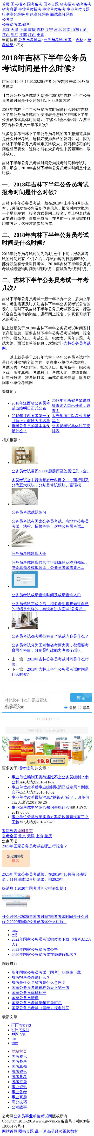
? (14, 935)
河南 (66, 30)
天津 (14, 30)
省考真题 (9, 9)
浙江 (14, 35)
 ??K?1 (20, 1030)
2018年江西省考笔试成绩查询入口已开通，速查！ (71, 405)
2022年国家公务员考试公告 (35, 949)
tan (14, 1039)
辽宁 (49, 30)
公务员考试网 (29, 40)
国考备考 (34, 4)
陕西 (6, 35)
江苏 (23, 35)
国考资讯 (19, 1056)
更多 (40, 35)
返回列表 (9, 831)
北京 (6, 30)
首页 (6, 4)
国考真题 (51, 4)
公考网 (7, 19)
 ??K (19, 1034)
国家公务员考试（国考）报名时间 (40, 1008)
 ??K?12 (21, 1025)
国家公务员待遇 (25, 998)
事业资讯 (19, 1087)
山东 (75, 30)
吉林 (40, 30)
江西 (32, 35)
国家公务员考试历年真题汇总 (37, 1003)
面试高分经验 (61, 14)
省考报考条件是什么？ (31, 977)
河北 (58, 30)
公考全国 (9, 836)
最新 (72, 708)
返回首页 (25, 831)
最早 (86, 708)
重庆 (32, 30)
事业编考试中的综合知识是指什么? (41, 807)
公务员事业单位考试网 (32, 1116)
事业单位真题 (78, 9)
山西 (84, 30)
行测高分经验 (13, 14)
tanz (15, 930)
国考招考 (18, 4)
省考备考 (84, 4)
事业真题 (19, 1097)
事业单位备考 (54, 9)
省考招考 (67, 4)
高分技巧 (19, 1102)
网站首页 (19, 1051)
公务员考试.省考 (16, 24)
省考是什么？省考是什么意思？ (39, 982)
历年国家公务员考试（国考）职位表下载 (46, 972)
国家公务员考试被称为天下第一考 (40, 988)
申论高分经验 (37, 14)
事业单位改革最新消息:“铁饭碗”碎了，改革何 (50, 797)
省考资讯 (19, 1072)
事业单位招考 (29, 9)
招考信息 (26, 768)
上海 (23, 30)
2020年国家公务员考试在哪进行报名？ (44, 954)
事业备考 (19, 1092)
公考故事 (19, 1107)
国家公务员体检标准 (29, 993)
